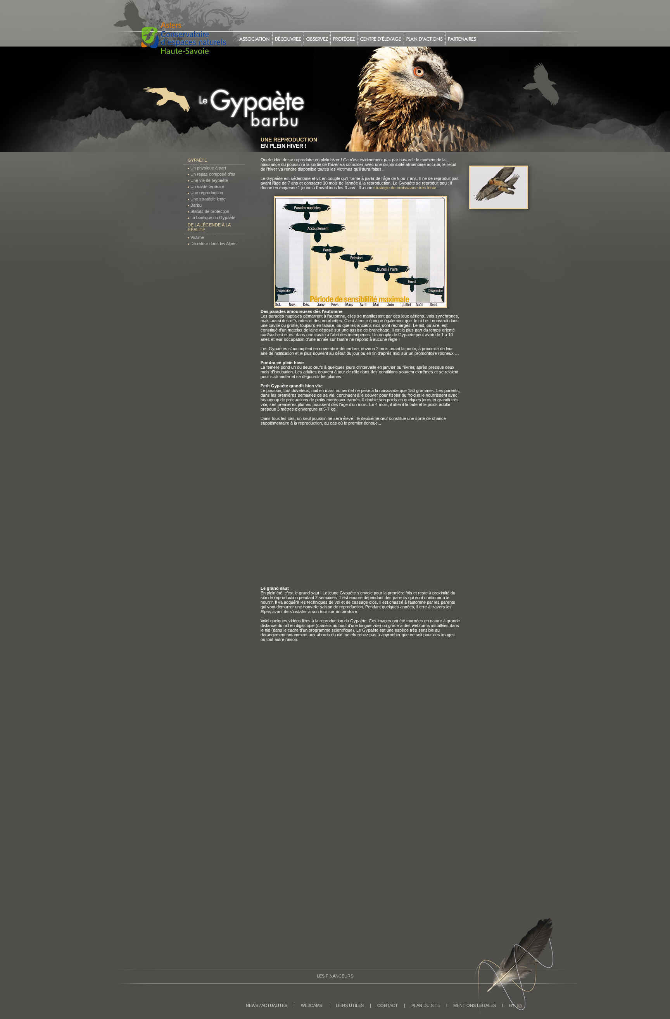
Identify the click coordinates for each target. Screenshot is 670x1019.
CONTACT (387, 1005)
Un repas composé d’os (212, 174)
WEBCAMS (311, 1005)
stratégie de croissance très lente (404, 187)
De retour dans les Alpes (213, 243)
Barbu (196, 205)
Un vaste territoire (207, 186)
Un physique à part (208, 168)
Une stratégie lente (208, 199)
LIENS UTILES (350, 1005)
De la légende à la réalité (209, 227)
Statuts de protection (209, 211)
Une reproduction (206, 192)
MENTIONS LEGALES (474, 1005)
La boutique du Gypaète (212, 217)
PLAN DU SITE (425, 1005)
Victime (197, 237)
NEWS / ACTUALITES (266, 1005)
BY (512, 1005)
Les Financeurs (335, 976)
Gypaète (197, 160)
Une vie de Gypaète (209, 180)
